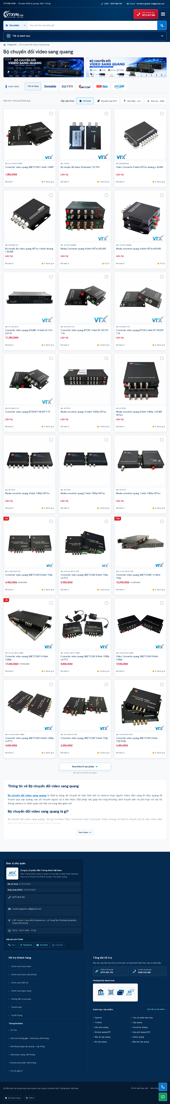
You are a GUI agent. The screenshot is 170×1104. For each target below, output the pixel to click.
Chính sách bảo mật (139, 1088)
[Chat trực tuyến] (163, 1097)
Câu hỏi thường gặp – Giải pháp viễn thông (29, 1038)
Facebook (27, 945)
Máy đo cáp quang (102, 1037)
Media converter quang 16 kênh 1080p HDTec (83, 411)
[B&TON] (67, 86)
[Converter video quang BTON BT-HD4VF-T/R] (29, 380)
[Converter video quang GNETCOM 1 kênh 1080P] (29, 135)
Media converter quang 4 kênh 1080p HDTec (27, 493)
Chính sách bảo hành (21, 966)
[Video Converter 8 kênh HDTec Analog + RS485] (140, 135)
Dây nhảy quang (101, 1027)
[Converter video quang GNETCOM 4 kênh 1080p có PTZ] (29, 706)
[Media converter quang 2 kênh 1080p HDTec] (85, 461)
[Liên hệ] (163, 1087)
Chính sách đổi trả (19, 982)
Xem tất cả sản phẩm (157, 1009)
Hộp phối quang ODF (141, 1032)
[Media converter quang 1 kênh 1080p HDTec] (140, 461)
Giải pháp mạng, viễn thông (22, 1054)
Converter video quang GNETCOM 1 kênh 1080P (29, 167)
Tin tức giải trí (16, 1071)
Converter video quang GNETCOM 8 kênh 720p (28, 574)
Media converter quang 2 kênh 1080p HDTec (83, 493)
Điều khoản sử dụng (158, 1088)
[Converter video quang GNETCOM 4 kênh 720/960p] (140, 706)
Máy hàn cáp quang (141, 1042)
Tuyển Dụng (16, 1015)
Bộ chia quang (101, 1042)
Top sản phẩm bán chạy (143, 1017)
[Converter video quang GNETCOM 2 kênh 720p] (85, 706)
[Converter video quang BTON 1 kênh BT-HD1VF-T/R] (85, 298)
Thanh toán (16, 1007)
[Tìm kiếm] (162, 25)
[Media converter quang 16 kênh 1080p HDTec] (85, 380)
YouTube (44, 945)
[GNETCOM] (85, 86)
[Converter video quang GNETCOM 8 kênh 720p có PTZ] (85, 543)
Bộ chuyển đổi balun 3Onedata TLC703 (80, 167)
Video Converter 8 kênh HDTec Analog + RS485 (139, 167)
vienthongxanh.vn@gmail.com (26, 908)
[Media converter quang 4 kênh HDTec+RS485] (140, 216)
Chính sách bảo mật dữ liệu (24, 974)
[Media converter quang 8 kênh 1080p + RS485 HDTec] (140, 380)
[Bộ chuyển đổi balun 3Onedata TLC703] (85, 135)
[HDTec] (102, 86)
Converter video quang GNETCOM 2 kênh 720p (84, 738)
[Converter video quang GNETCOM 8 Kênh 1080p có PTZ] (85, 624)
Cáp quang (137, 1022)
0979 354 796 (18, 897)
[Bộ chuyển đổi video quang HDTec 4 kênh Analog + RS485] (29, 216)
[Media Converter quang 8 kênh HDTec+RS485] (85, 216)
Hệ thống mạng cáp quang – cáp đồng (27, 1046)
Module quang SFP (103, 1032)
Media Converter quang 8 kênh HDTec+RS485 (83, 248)
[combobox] (92, 25)
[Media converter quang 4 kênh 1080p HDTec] (29, 461)
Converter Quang (140, 1027)
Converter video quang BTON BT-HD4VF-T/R (27, 411)
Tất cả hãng (32, 86)
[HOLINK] (119, 86)
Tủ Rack (98, 1022)
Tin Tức (13, 1030)
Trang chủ (11, 44)
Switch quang (138, 1037)
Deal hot (98, 1017)
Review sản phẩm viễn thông (23, 1062)
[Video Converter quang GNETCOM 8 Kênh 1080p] (140, 624)
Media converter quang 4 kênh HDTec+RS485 (138, 248)
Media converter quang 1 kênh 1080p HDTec (138, 493)
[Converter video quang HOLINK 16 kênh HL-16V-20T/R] (29, 298)
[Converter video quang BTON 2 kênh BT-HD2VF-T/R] (140, 298)
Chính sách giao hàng (21, 991)
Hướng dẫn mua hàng (21, 999)
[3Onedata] (50, 86)
